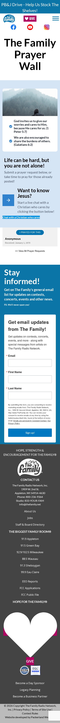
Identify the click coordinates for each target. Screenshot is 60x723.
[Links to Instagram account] (46, 27)
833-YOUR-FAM (34, 500)
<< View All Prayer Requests (30, 251)
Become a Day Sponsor (30, 683)
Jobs (30, 518)
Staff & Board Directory (30, 524)
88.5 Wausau (30, 559)
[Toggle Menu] (55, 18)
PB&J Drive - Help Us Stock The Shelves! (30, 7)
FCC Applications (30, 588)
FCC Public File (30, 595)
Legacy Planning (30, 690)
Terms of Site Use (41, 709)
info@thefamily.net (30, 504)
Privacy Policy (22, 709)
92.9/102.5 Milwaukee (30, 552)
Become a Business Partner (30, 696)
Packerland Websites (43, 717)
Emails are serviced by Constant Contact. (30, 420)
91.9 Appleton (30, 539)
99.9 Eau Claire (30, 572)
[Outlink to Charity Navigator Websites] (30, 669)
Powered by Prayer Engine (30, 259)
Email (11, 355)
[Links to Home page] (30, 466)
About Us (30, 511)
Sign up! (30, 432)
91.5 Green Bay (30, 545)
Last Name (15, 388)
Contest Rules (30, 713)
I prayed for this (30, 232)
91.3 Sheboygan (30, 565)
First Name (15, 372)
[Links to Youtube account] (30, 27)
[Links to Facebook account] (13, 27)
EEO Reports (30, 581)
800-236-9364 (34, 496)
